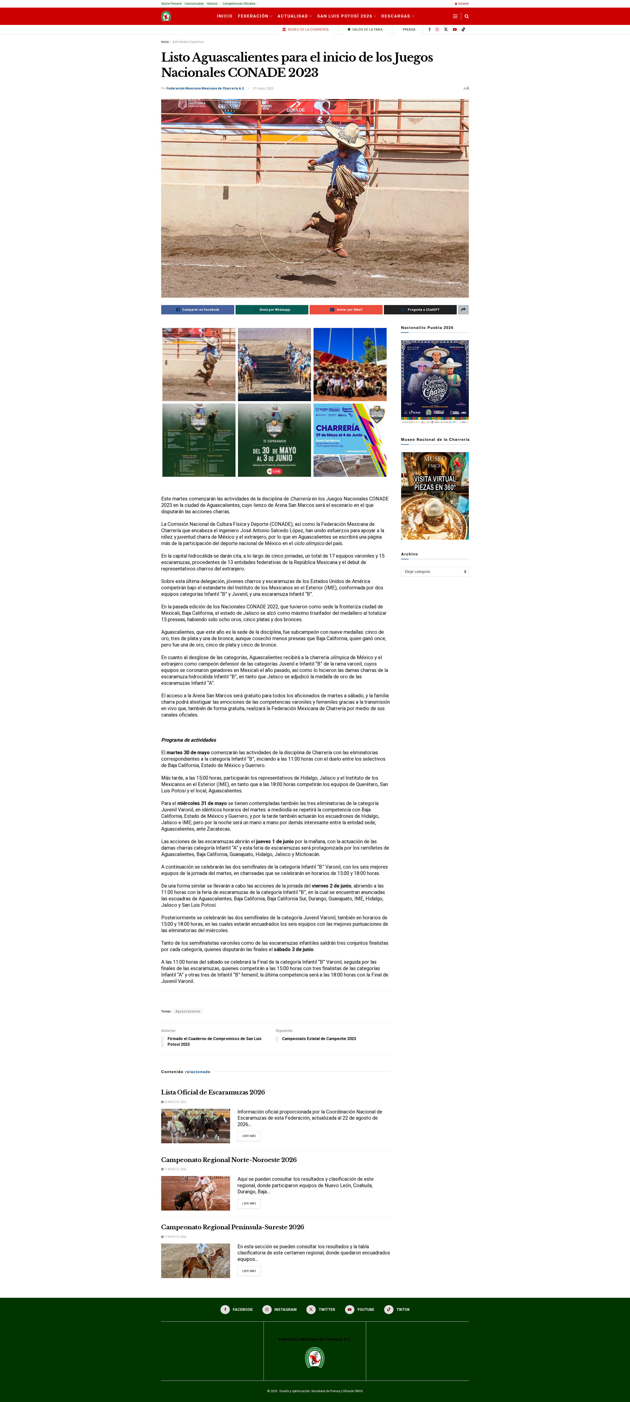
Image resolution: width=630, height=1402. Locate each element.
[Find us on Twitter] (446, 29)
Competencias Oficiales (239, 3)
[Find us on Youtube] (455, 29)
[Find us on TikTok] (463, 29)
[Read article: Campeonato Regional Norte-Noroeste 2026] (195, 1193)
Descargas (395, 16)
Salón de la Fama (367, 29)
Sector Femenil (171, 3)
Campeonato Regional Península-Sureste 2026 (232, 1227)
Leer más (251, 1136)
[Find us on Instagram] (437, 29)
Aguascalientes (188, 1011)
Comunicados (194, 3)
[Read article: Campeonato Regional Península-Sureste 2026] (195, 1261)
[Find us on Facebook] (429, 29)
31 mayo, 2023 (263, 88)
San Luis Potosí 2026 (344, 16)
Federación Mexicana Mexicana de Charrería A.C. (206, 88)
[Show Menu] (455, 16)
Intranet (463, 3)
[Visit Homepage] (166, 16)
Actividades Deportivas (188, 42)
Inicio (225, 16)
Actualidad (293, 16)
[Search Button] (467, 16)
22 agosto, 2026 (174, 1102)
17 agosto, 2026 (174, 1169)
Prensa (408, 29)
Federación (253, 16)
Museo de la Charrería (308, 29)
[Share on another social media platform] (463, 309)
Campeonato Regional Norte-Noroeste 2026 (229, 1159)
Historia (212, 3)
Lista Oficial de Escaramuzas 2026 (213, 1092)
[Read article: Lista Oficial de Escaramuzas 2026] (195, 1126)
